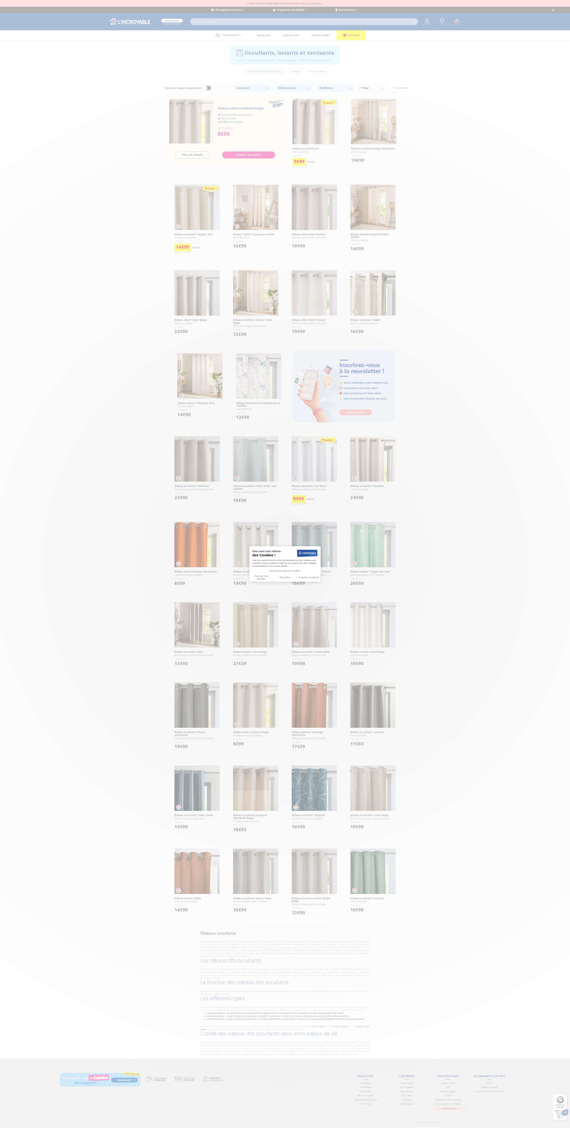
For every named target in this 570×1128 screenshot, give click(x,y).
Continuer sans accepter (261, 577)
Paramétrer (285, 577)
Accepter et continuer (309, 577)
